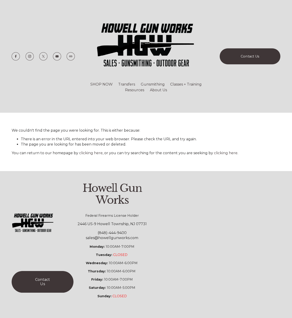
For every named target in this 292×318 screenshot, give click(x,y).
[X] (43, 56)
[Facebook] (16, 56)
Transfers (126, 84)
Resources (134, 90)
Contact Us (250, 56)
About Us (158, 90)
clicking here (91, 153)
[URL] (71, 56)
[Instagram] (30, 56)
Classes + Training (186, 84)
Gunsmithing (153, 84)
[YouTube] (57, 56)
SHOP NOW (101, 84)
